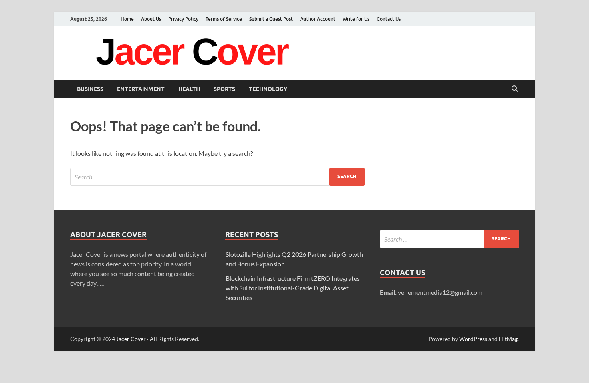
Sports (224, 89)
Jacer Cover (131, 338)
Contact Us (389, 19)
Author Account (317, 19)
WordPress (473, 338)
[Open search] (515, 89)
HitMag (508, 338)
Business (90, 89)
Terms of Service (224, 19)
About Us (151, 19)
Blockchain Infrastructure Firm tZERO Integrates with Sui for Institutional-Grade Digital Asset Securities (293, 287)
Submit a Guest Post (271, 19)
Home (127, 19)
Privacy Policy (183, 19)
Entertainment (141, 89)
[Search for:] (217, 177)
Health (189, 89)
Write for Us (356, 19)
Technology (268, 89)
